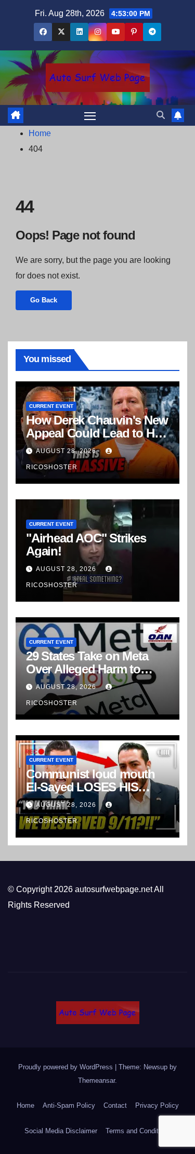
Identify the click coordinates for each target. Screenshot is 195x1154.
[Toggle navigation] (90, 115)
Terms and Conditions (138, 1131)
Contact (115, 1105)
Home (40, 133)
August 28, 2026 (67, 451)
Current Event (51, 406)
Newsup (155, 1067)
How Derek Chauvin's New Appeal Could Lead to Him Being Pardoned (96, 433)
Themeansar (96, 1080)
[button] (161, 115)
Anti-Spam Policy (69, 1105)
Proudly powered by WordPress (66, 1067)
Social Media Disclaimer (60, 1131)
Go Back (43, 300)
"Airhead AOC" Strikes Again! (86, 544)
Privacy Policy (157, 1105)
